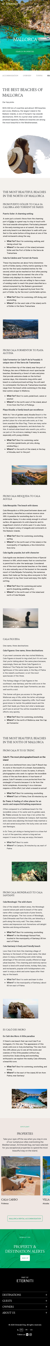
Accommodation (10, 75)
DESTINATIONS (11, 1295)
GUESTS (7, 1301)
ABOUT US (8, 1313)
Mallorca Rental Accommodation (25, 1218)
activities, (13, 426)
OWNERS (8, 1307)
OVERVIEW (27, 75)
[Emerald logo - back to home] (14, 4)
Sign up (25, 1258)
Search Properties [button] (25, 51)
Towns (39, 75)
